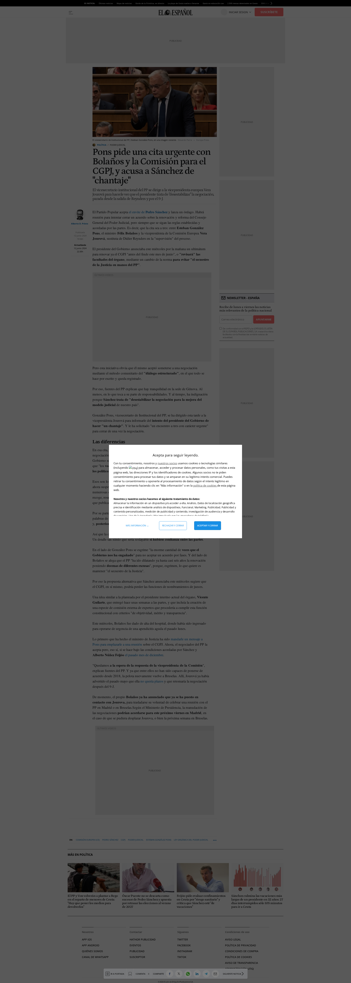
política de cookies (205, 485)
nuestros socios (167, 463)
